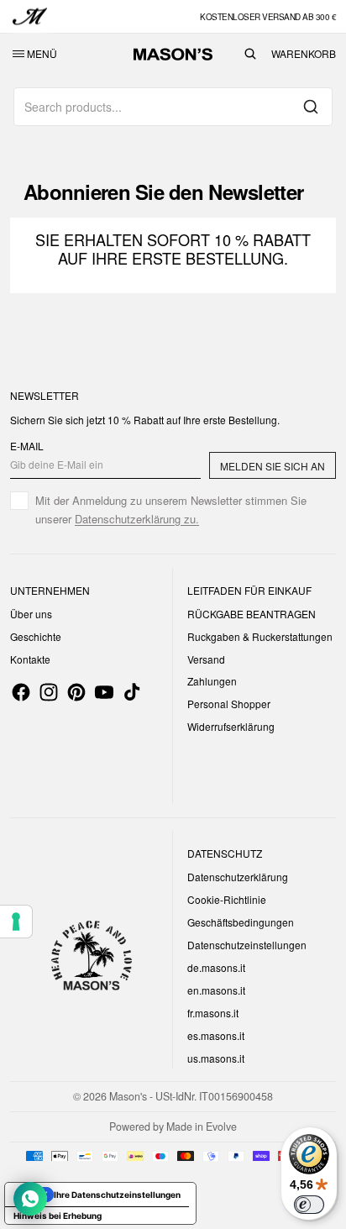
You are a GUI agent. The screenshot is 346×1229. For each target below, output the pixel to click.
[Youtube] (104, 692)
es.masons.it (215, 1035)
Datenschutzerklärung (237, 876)
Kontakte (30, 659)
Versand (206, 659)
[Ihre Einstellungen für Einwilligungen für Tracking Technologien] (16, 922)
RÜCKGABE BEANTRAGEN (251, 614)
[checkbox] (173, 509)
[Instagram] (49, 692)
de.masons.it (216, 967)
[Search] (311, 107)
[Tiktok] (132, 692)
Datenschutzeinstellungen (247, 945)
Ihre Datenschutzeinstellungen (117, 1195)
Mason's (129, 1096)
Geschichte (35, 636)
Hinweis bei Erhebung (57, 1216)
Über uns (31, 614)
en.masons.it (216, 990)
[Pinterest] (76, 692)
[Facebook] (21, 692)
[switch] (309, 1204)
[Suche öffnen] (250, 53)
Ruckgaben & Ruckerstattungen (260, 636)
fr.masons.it (213, 1013)
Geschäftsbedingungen (240, 922)
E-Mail (27, 446)
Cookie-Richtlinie (226, 899)
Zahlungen (212, 681)
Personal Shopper (228, 703)
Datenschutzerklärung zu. (137, 519)
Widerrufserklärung (231, 726)
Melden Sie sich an (272, 466)
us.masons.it (215, 1058)
